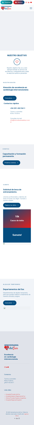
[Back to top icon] (30, 414)
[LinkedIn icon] (17, 418)
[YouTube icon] (15, 418)
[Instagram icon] (19, 418)
